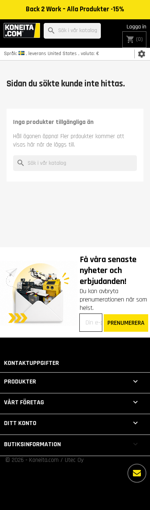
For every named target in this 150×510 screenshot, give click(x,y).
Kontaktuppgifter (31, 363)
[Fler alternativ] (136, 473)
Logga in (136, 27)
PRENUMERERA (126, 323)
